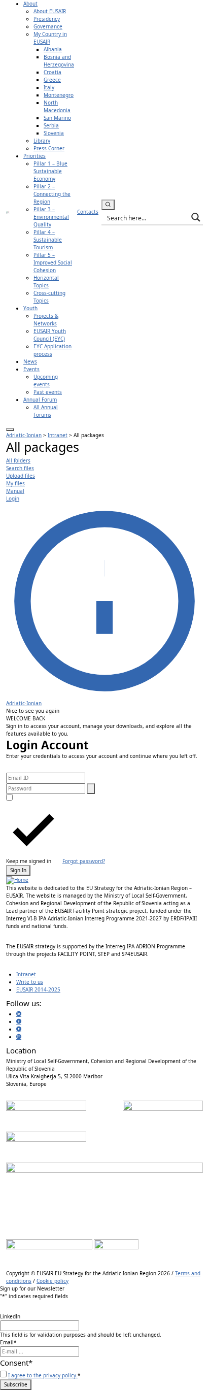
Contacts (87, 211)
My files (15, 483)
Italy (49, 87)
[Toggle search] (108, 205)
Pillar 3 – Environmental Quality (51, 217)
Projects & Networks (45, 319)
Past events (47, 391)
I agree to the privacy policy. (43, 1375)
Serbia (51, 125)
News (30, 361)
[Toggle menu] (10, 429)
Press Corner (48, 148)
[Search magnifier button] (196, 217)
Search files (20, 468)
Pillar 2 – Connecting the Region (52, 194)
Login (12, 498)
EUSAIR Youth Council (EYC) (49, 334)
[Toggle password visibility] (91, 788)
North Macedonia (57, 106)
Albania (53, 49)
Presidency (46, 18)
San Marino (57, 117)
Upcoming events (45, 380)
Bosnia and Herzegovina (59, 60)
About (30, 3)
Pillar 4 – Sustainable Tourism (47, 239)
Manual (15, 490)
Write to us (29, 981)
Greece (52, 79)
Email (8, 1342)
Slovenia (54, 133)
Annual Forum (40, 399)
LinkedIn (10, 1316)
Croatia (52, 72)
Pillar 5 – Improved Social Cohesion (52, 262)
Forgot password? (83, 861)
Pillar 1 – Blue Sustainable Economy (50, 171)
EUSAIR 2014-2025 (38, 989)
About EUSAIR (49, 11)
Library (41, 140)
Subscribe (15, 1384)
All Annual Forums (45, 411)
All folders (18, 460)
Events (31, 369)
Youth (30, 308)
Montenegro (59, 94)
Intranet (26, 974)
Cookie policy (52, 1280)
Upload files (20, 475)
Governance (47, 26)
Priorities (34, 155)
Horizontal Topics (46, 281)
